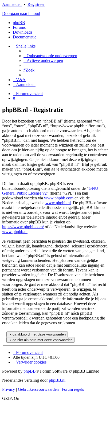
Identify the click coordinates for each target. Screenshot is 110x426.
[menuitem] (50, 55)
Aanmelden (12, 4)
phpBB (19, 22)
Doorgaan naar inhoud (21, 13)
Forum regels (73, 389)
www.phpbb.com (58, 198)
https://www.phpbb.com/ (23, 226)
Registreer (36, 4)
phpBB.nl (57, 380)
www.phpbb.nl (58, 202)
